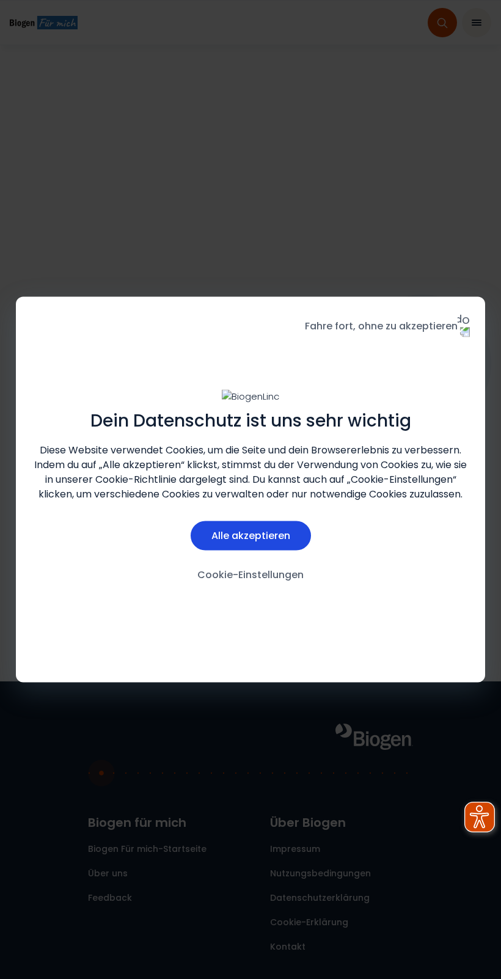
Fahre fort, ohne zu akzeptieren (381, 326)
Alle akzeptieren (250, 535)
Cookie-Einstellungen (250, 574)
